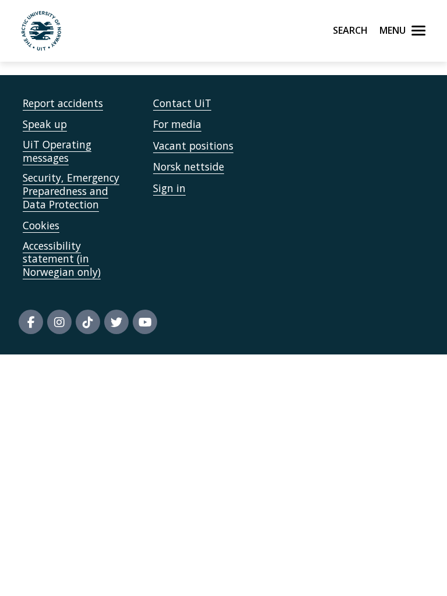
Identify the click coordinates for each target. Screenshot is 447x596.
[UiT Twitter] (116, 322)
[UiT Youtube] (145, 322)
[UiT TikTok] (88, 322)
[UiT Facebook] (31, 322)
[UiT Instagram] (59, 322)
